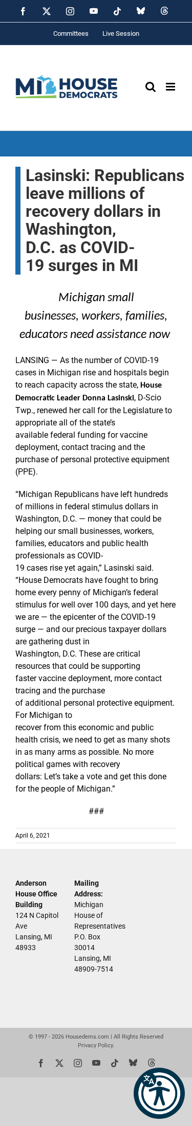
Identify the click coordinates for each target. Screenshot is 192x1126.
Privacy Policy (95, 1045)
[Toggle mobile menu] (171, 86)
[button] (159, 1093)
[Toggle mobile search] (150, 86)
